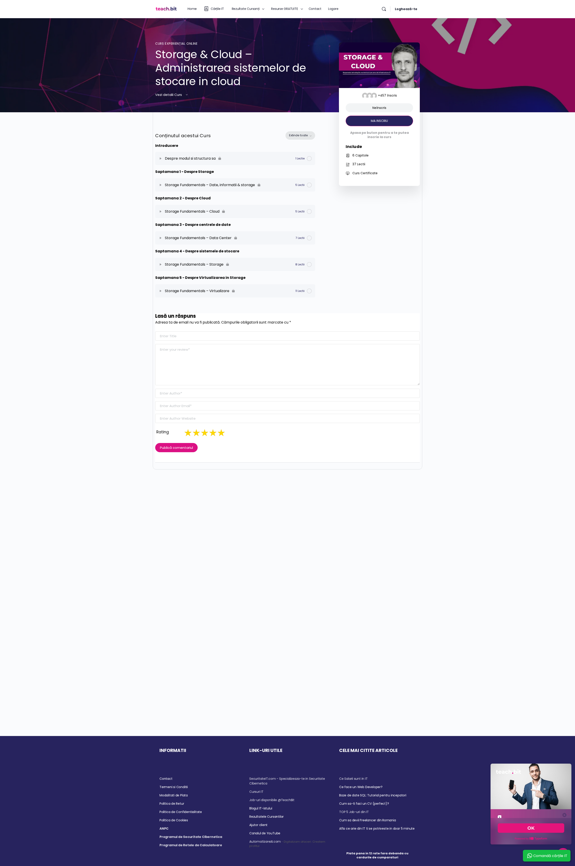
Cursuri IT (256, 791)
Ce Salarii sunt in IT (353, 778)
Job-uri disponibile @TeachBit (271, 800)
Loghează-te (406, 9)
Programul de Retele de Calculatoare (190, 845)
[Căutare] (383, 9)
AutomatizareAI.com (265, 841)
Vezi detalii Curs (169, 94)
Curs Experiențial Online (176, 43)
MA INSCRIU (379, 121)
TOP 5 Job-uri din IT (354, 812)
